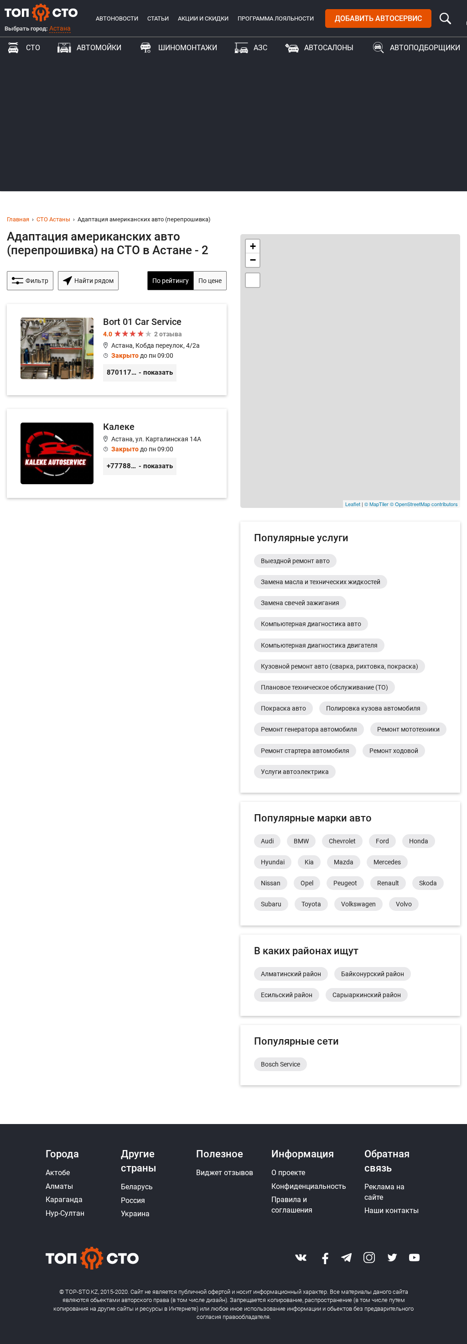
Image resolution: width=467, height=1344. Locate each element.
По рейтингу (170, 280)
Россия (133, 1200)
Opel (307, 883)
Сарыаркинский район (366, 995)
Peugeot (345, 883)
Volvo (404, 904)
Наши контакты (391, 1210)
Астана (60, 28)
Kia (309, 862)
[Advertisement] (233, 127)
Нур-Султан (65, 1213)
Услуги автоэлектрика (295, 771)
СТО (33, 47)
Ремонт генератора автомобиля (309, 729)
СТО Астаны (53, 219)
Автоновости (117, 18)
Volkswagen (358, 904)
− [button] (253, 260)
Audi (267, 841)
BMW (301, 841)
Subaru (271, 904)
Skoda (428, 883)
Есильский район (286, 995)
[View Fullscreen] (252, 280)
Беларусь (137, 1186)
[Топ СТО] (41, 12)
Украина (135, 1213)
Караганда (64, 1199)
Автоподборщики (425, 47)
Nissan (270, 883)
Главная (18, 219)
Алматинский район (291, 974)
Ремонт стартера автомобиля (305, 750)
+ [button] (253, 246)
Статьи (158, 18)
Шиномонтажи (187, 47)
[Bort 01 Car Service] (117, 349)
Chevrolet (342, 841)
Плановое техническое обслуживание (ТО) (324, 687)
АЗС (260, 47)
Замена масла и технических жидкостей (320, 582)
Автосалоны (328, 47)
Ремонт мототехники (408, 729)
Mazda (343, 862)
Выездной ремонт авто (295, 561)
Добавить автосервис (378, 18)
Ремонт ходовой (393, 750)
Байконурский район (372, 974)
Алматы (59, 1186)
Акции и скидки (203, 18)
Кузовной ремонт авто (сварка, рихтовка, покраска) (339, 666)
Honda (418, 841)
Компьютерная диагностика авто (311, 624)
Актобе (58, 1172)
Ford (382, 841)
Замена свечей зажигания (300, 603)
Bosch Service (280, 1064)
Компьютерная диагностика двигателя (319, 645)
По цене (210, 280)
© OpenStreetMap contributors (424, 503)
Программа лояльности (276, 18)
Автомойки (99, 47)
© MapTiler (376, 503)
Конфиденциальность (308, 1186)
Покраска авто (283, 708)
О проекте (288, 1172)
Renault (388, 883)
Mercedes (387, 862)
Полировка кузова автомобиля (373, 708)
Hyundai (273, 862)
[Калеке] (117, 453)
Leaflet (352, 503)
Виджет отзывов (224, 1172)
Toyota (311, 904)
